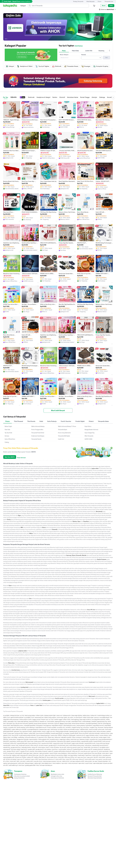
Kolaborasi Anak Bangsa (37, 436)
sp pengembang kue (33, 729)
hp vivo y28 (63, 747)
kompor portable (51, 727)
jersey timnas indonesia (40, 723)
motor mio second (72, 747)
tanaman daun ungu (44, 729)
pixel (67, 745)
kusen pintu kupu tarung (102, 743)
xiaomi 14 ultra (53, 753)
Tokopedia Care (109, 1)
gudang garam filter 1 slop (32, 765)
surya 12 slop (88, 763)
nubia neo (36, 753)
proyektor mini (94, 739)
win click (5, 765)
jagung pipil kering (60, 721)
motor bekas (41, 747)
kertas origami (103, 737)
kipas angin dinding (77, 715)
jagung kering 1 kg (102, 721)
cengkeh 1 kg (93, 727)
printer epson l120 (21, 741)
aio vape (95, 761)
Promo (99, 1)
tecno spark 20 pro (52, 757)
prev (6, 27)
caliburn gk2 (37, 763)
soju (47, 719)
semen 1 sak (14, 745)
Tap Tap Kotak (8, 432)
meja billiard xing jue (57, 725)
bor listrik (60, 729)
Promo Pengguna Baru (37, 429)
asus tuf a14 (15, 735)
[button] (107, 9)
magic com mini (50, 731)
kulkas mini (94, 715)
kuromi (44, 731)
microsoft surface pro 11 (31, 737)
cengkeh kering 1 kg (77, 727)
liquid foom (89, 755)
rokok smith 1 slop (60, 759)
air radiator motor (104, 747)
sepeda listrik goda (22, 743)
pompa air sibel (19, 733)
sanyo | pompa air (77, 737)
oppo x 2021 (34, 759)
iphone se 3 (51, 759)
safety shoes (86, 715)
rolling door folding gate (69, 735)
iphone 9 (81, 759)
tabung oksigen (29, 763)
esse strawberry (62, 753)
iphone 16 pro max (33, 755)
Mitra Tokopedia (89, 436)
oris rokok (22, 761)
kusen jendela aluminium (105, 739)
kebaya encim (67, 715)
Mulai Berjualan (91, 1)
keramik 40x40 (74, 733)
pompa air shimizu (75, 741)
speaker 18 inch (11, 751)
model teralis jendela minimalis (27, 735)
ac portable (6, 715)
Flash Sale (7, 429)
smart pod (27, 759)
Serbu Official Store (10, 439)
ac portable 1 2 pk (29, 717)
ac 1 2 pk (51, 719)
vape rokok (81, 763)
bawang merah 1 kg (74, 731)
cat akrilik (68, 727)
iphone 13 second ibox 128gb (59, 755)
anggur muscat (36, 719)
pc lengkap (66, 733)
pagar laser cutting (65, 739)
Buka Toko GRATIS (10, 457)
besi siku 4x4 (94, 737)
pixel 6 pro (55, 749)
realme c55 (30, 757)
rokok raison (105, 753)
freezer (43, 719)
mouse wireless (104, 735)
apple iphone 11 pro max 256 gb (92, 753)
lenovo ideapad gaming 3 (43, 735)
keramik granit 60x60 (56, 733)
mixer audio (108, 729)
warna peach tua (39, 717)
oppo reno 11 (20, 759)
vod (76, 757)
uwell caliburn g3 (13, 765)
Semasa (7, 436)
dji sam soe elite (107, 763)
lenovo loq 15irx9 (83, 733)
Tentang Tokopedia (78, 1)
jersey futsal (68, 723)
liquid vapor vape (27, 753)
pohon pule (101, 729)
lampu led (57, 737)
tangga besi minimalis (23, 739)
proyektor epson (54, 739)
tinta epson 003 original (63, 741)
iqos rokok (64, 763)
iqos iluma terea (43, 759)
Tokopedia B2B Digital (64, 436)
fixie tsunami (67, 743)
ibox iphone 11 (95, 747)
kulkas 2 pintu (39, 715)
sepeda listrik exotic (90, 743)
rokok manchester (104, 751)
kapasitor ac (43, 721)
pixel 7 (18, 751)
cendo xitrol (29, 761)
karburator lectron (26, 747)
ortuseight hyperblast (91, 723)
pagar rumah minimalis (78, 743)
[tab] (64, 51)
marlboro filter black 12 (40, 757)
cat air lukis (51, 723)
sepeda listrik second (98, 745)
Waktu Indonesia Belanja (37, 426)
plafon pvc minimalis (21, 729)
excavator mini (12, 727)
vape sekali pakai (97, 763)
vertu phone (88, 745)
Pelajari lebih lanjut (21, 457)
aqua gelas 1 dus (12, 721)
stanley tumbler (37, 731)
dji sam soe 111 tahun (20, 757)
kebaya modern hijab (50, 715)
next (110, 27)
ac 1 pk (22, 715)
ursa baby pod (106, 755)
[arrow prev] (5, 66)
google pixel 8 (40, 749)
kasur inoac (30, 741)
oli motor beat (61, 745)
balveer (26, 733)
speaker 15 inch (24, 751)
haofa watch (81, 755)
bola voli (56, 723)
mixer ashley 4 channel (41, 751)
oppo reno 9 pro (81, 757)
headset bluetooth (78, 749)
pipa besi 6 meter (27, 731)
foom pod (80, 753)
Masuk (103, 5)
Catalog (7, 442)
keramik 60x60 (98, 741)
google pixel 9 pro (16, 747)
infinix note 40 (34, 745)
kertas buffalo (86, 737)
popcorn (96, 717)
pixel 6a (32, 751)
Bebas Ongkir (8, 426)
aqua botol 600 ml (34, 721)
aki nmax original (15, 749)
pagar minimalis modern (92, 735)
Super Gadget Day (90, 432)
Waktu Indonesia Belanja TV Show (67, 426)
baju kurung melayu (30, 715)
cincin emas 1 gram (62, 717)
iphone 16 (34, 747)
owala (13, 729)
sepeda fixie (6, 747)
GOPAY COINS (88, 439)
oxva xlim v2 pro (38, 761)
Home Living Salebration (64, 432)
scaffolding (21, 737)
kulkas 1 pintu (66, 719)
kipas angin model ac (85, 719)
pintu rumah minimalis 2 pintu (88, 731)
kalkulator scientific (66, 737)
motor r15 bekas (54, 747)
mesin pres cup (75, 739)
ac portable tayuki (104, 717)
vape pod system (44, 753)
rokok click (13, 761)
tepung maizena (108, 727)
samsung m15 (24, 755)
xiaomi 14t (68, 759)
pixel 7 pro (80, 747)
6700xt (60, 735)
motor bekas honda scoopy (76, 745)
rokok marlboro (57, 763)
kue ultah (68, 721)
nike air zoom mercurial (21, 723)
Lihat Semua (79, 46)
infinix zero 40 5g (69, 757)
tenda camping (81, 725)
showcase (100, 727)
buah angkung (75, 719)
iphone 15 (69, 749)
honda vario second (24, 745)
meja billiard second (98, 725)
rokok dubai (102, 757)
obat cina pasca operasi (49, 761)
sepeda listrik (7, 745)
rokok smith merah (90, 759)
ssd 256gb (14, 737)
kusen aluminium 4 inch (34, 743)
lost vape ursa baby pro (46, 765)
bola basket (39, 725)
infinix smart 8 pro (72, 753)
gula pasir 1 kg (18, 731)
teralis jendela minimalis (62, 731)
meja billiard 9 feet (76, 721)
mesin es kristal (93, 729)
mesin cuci (59, 715)
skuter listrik (87, 747)
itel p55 (96, 757)
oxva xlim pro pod (85, 751)
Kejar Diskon (88, 426)
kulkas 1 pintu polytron (50, 717)
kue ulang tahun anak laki (98, 719)
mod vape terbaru (72, 755)
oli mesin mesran (43, 745)
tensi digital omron (47, 763)
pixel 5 (47, 747)
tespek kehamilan (103, 761)
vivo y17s (41, 755)
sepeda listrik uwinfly (87, 741)
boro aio (59, 761)
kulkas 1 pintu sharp (88, 717)
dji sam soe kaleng (11, 759)
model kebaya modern (103, 715)
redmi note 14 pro (97, 755)
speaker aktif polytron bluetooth (62, 751)
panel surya (54, 735)
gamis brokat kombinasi (17, 717)
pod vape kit (11, 753)
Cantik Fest (61, 439)
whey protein (88, 761)
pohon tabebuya (30, 727)
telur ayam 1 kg (10, 723)
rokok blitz (61, 757)
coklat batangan (86, 721)
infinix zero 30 (76, 751)
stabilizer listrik (84, 729)
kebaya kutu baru (14, 715)
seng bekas (13, 741)
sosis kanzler (50, 721)
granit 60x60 (7, 729)
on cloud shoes (78, 717)
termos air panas (101, 731)
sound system (62, 749)
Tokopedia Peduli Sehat (37, 432)
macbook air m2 (80, 735)
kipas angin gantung (22, 721)
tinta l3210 (6, 741)
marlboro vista (15, 755)
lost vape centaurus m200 (77, 761)
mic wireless (47, 749)
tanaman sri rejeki (84, 739)
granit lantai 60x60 (8, 731)
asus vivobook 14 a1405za (43, 733)
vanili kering (54, 729)
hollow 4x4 (13, 743)
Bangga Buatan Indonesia (91, 429)
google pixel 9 (53, 745)
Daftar (111, 5)
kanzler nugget (58, 719)
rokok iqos (21, 765)
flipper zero (51, 737)
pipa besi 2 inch (43, 737)
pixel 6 (106, 745)
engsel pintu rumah (58, 743)
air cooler (70, 717)
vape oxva (47, 755)
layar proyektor (33, 739)
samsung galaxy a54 (8, 757)
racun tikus (86, 727)
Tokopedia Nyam (62, 429)
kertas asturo (12, 739)
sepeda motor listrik (47, 743)
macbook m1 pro (105, 733)
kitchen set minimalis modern (71, 729)
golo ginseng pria (12, 763)
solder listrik (32, 733)
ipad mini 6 (24, 749)
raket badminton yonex (17, 725)
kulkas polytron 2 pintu (25, 719)
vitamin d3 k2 (65, 761)
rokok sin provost (72, 763)
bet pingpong (106, 723)
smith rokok (21, 763)
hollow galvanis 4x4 (43, 739)
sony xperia (99, 759)
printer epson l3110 (39, 741)
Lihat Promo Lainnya (107, 39)
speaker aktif (31, 749)
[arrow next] (110, 66)
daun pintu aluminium (50, 741)
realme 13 (50, 751)
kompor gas (10, 733)
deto (18, 761)
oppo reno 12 (94, 751)
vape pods (90, 757)
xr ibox (7, 761)
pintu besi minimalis (94, 733)
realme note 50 (88, 749)
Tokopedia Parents (36, 439)
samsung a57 (6, 749)
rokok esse (75, 759)
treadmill (94, 721)
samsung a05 (18, 753)
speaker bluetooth (98, 749)
